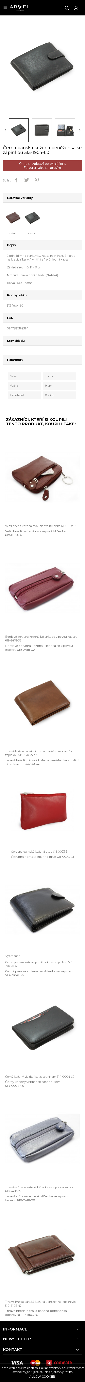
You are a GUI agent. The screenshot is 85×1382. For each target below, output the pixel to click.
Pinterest (37, 180)
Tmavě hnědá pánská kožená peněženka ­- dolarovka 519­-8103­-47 (37, 1313)
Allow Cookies (42, 1376)
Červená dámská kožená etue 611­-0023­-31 (42, 857)
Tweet (26, 180)
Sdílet (16, 180)
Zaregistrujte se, (36, 168)
